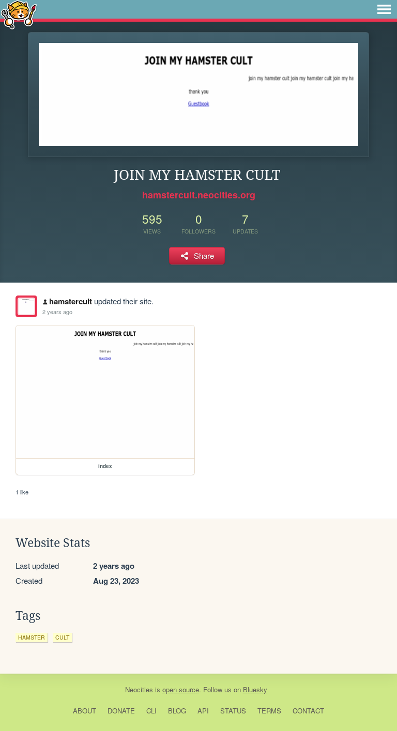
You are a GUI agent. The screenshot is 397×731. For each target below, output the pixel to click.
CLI (151, 711)
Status (233, 711)
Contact (308, 711)
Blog (177, 711)
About (84, 711)
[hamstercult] (26, 306)
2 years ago (57, 311)
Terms (269, 711)
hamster (31, 637)
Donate (121, 711)
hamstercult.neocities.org (198, 194)
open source (180, 689)
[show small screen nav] (384, 9)
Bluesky (255, 689)
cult (62, 637)
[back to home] (19, 14)
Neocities (139, 689)
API (203, 711)
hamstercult (70, 301)
